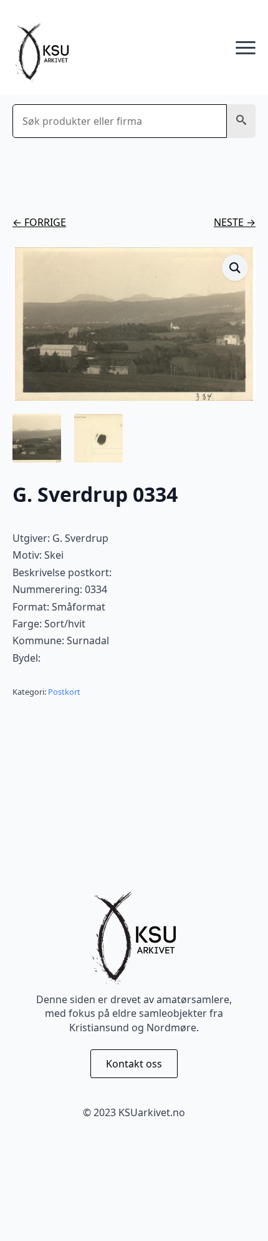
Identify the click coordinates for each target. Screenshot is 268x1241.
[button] (241, 121)
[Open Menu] (246, 48)
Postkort (64, 691)
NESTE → (235, 222)
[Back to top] (237, 1210)
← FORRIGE (39, 222)
